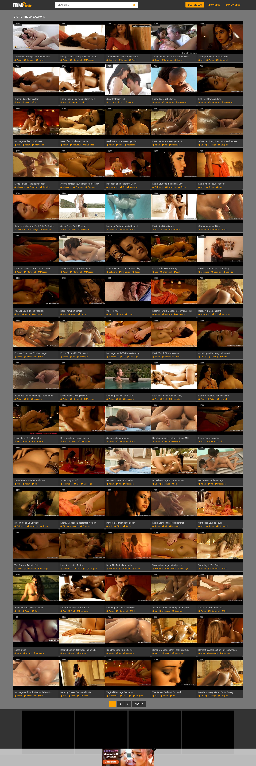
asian (19, 60)
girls (118, 526)
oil (165, 145)
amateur (40, 653)
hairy (224, 357)
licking (112, 102)
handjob (223, 399)
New (209, 4)
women (168, 314)
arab (178, 272)
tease (183, 187)
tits (121, 102)
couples (224, 145)
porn (133, 60)
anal (164, 229)
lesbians (20, 229)
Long (229, 4)
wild (120, 145)
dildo (130, 314)
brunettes (89, 145)
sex (156, 272)
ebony (179, 60)
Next (138, 703)
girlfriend (83, 653)
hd (35, 102)
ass (156, 399)
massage (90, 60)
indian (41, 60)
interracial (77, 60)
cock (202, 399)
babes (128, 526)
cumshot (168, 60)
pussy (111, 314)
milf (202, 60)
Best (191, 4)
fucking (38, 314)
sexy (120, 314)
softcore (158, 187)
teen (157, 60)
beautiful (76, 145)
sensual (30, 60)
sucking (112, 60)
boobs (124, 60)
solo (220, 187)
